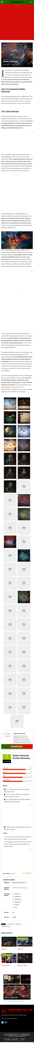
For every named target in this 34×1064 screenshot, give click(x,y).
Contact (21, 1039)
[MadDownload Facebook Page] (2, 1022)
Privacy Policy (15, 1038)
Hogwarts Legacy (22, 965)
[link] (5, 986)
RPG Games (16, 59)
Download (16, 746)
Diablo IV (4, 949)
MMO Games (19, 924)
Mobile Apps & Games (12, 44)
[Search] (31, 2)
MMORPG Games (6, 926)
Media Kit (23, 1038)
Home (4, 44)
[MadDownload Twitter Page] (5, 1022)
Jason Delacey (6, 64)
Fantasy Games (10, 924)
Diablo (14, 103)
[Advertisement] (17, 23)
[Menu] (2, 2)
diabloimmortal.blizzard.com (20, 887)
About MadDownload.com (11, 1039)
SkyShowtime (6, 965)
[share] (28, 986)
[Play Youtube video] (17, 240)
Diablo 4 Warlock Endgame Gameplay (17, 987)
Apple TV (20, 949)
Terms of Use (7, 1038)
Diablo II (19, 103)
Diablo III (27, 103)
